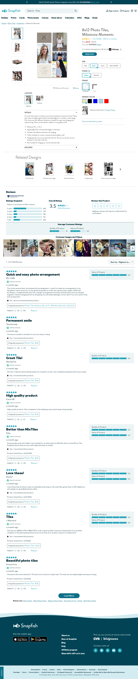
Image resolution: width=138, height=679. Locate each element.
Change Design (110, 110)
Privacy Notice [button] (34, 672)
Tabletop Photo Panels (55, 601)
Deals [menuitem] (94, 18)
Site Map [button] (16, 672)
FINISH (85, 71)
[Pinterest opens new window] (109, 649)
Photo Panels (27, 601)
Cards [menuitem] (22, 18)
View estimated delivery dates (92, 121)
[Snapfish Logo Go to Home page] (11, 10)
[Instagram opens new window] (103, 649)
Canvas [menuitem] (45, 18)
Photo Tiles (11, 23)
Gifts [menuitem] (79, 18)
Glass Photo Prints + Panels (73, 601)
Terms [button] (24, 672)
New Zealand (102, 670)
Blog (63, 642)
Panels (4, 23)
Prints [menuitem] (13, 18)
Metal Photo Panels (39, 601)
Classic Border (29, 178)
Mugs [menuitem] (87, 18)
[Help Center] (132, 10)
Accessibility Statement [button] (83, 672)
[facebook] (97, 649)
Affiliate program (69, 650)
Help (63, 646)
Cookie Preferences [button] (48, 672)
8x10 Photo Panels (89, 601)
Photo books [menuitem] (33, 18)
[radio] (84, 101)
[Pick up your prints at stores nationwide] (97, 638)
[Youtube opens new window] (115, 649)
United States (82, 670)
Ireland (52, 670)
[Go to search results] (75, 11)
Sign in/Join (114, 11)
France (44, 670)
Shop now (85, 2)
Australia (92, 670)
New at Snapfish (69, 639)
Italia (59, 670)
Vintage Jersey (89, 178)
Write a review (110, 39)
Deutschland (35, 670)
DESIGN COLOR (88, 97)
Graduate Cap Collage (49, 178)
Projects (126, 11)
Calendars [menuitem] (69, 18)
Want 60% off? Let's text (73, 653)
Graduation (20, 23)
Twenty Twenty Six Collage (108, 178)
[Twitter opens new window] (121, 649)
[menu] (76, 88)
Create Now (89, 54)
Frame (85, 80)
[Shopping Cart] (135, 10)
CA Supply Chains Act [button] (64, 672)
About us (65, 635)
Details (98, 44)
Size (83, 61)
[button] (54, 88)
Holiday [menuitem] (4, 18)
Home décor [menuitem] (56, 18)
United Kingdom (69, 670)
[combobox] (52, 10)
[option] (17, 33)
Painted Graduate (69, 178)
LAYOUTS (28, 93)
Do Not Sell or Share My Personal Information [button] (109, 672)
